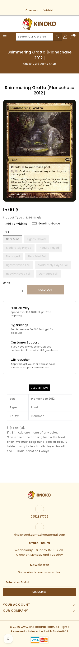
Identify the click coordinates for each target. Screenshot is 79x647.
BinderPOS (60, 631)
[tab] (39, 387)
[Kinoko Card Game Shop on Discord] (50, 4)
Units (6, 283)
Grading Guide (49, 223)
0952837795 (39, 516)
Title (6, 232)
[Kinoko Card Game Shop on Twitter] (36, 4)
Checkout (32, 10)
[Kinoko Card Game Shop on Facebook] (28, 4)
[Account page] (65, 37)
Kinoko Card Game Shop (39, 64)
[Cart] (73, 37)
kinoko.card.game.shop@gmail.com (39, 535)
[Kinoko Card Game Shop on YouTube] (43, 4)
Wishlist (49, 10)
